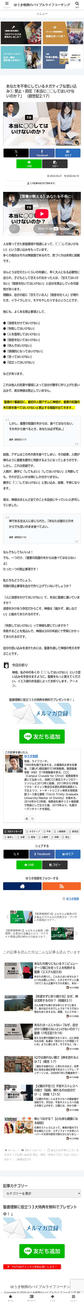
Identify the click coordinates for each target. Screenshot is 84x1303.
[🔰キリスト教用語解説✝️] (63, 33)
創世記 (75, 831)
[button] (54, 163)
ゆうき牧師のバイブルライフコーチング (42, 4)
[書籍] (63, 57)
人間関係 (61, 831)
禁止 (67, 837)
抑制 (57, 837)
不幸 (48, 831)
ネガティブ (34, 831)
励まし (10, 837)
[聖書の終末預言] (21, 33)
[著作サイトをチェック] (26, 818)
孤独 (33, 837)
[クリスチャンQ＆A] (21, 57)
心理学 (45, 837)
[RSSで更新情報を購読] (32, 818)
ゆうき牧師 (31, 756)
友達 (22, 837)
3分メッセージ (14, 831)
